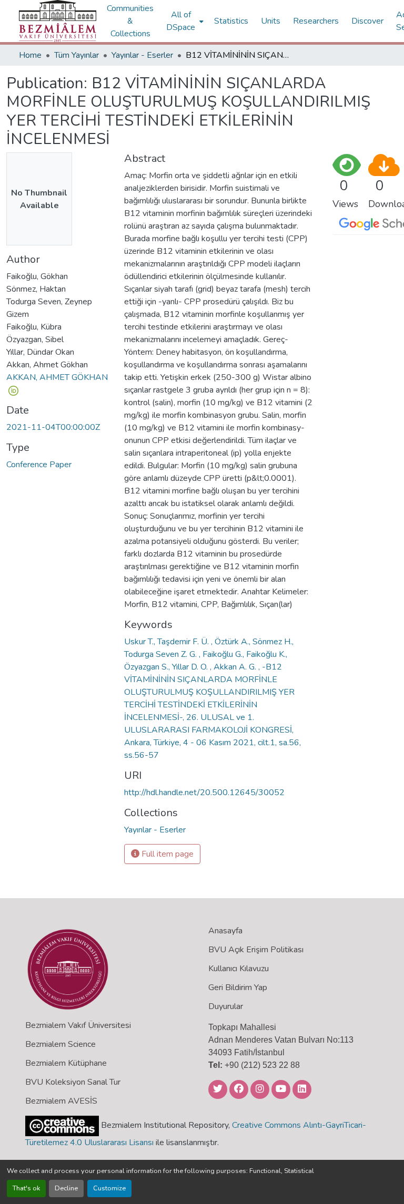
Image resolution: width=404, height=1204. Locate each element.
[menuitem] (184, 21)
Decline (66, 1188)
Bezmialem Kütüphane (66, 1063)
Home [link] (30, 55)
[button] (57, 21)
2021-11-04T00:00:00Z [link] (53, 427)
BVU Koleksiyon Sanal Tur (72, 1082)
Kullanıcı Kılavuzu (238, 968)
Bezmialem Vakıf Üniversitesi (78, 1025)
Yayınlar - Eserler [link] (142, 55)
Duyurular (225, 1006)
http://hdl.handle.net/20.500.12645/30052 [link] (204, 792)
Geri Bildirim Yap (237, 987)
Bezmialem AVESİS (61, 1101)
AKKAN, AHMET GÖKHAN (57, 377)
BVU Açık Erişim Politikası (256, 949)
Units (270, 21)
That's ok (26, 1188)
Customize (109, 1188)
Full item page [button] (166, 854)
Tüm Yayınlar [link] (76, 55)
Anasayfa (225, 931)
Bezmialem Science (60, 1044)
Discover (367, 21)
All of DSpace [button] (180, 21)
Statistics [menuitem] (231, 21)
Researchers (316, 21)
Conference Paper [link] (39, 464)
